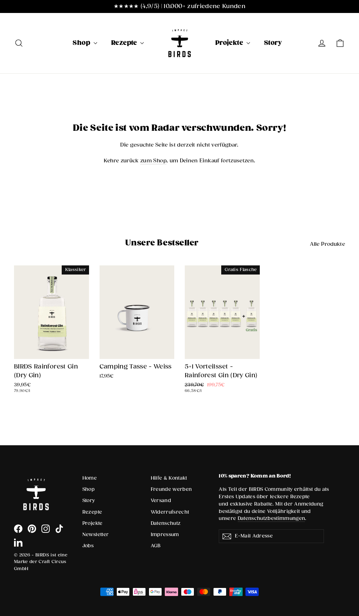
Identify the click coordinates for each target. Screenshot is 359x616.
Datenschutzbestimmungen (271, 518)
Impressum (165, 534)
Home (89, 478)
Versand (161, 500)
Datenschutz (166, 523)
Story (273, 43)
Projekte (230, 43)
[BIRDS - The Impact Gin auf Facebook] (18, 528)
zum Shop (153, 161)
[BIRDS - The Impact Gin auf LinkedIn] (18, 542)
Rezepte (125, 43)
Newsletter (95, 534)
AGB (156, 546)
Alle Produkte (327, 244)
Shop (82, 43)
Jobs (88, 546)
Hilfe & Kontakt (169, 478)
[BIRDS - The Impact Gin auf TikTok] (59, 528)
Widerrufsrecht (170, 512)
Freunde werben (171, 489)
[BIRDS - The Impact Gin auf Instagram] (45, 528)
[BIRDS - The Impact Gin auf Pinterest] (32, 528)
